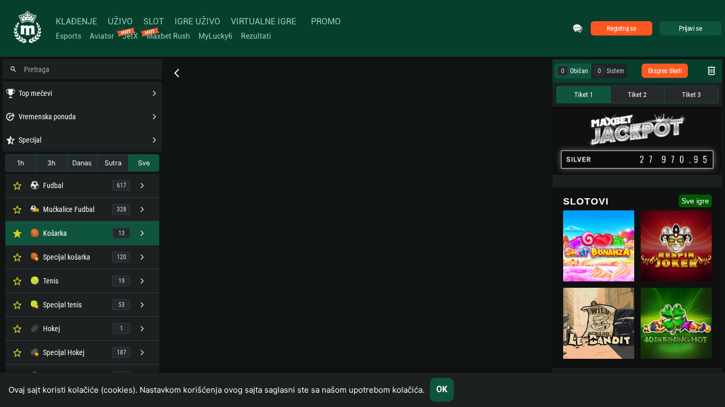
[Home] (26, 28)
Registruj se (621, 28)
